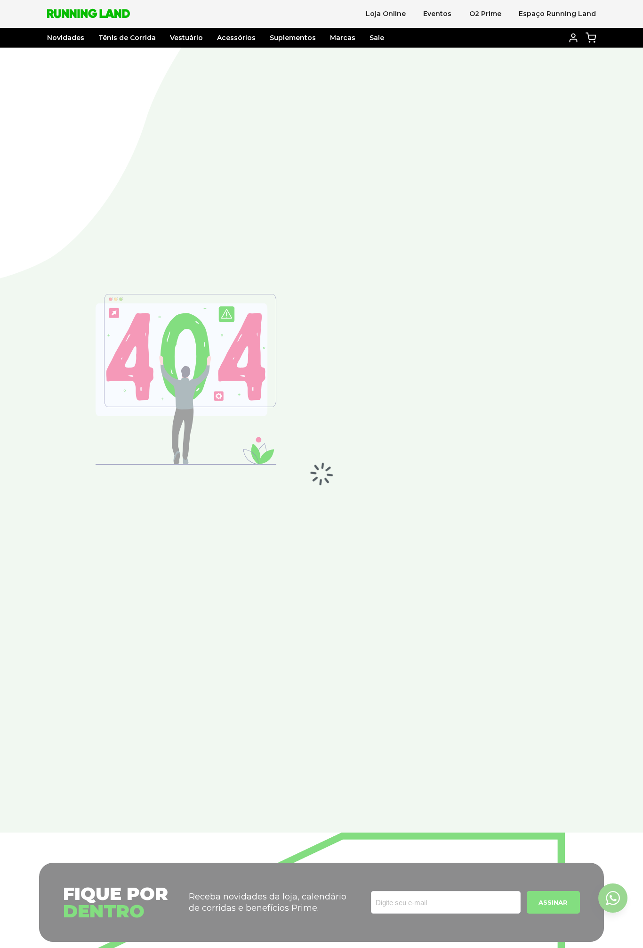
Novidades (65, 37)
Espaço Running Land (557, 13)
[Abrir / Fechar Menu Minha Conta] (573, 38)
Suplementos (293, 37)
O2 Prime (485, 13)
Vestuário (186, 37)
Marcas (342, 37)
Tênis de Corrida (127, 37)
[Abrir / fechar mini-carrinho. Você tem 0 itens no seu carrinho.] (591, 37)
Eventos (437, 13)
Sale (377, 37)
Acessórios (236, 37)
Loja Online (386, 13)
